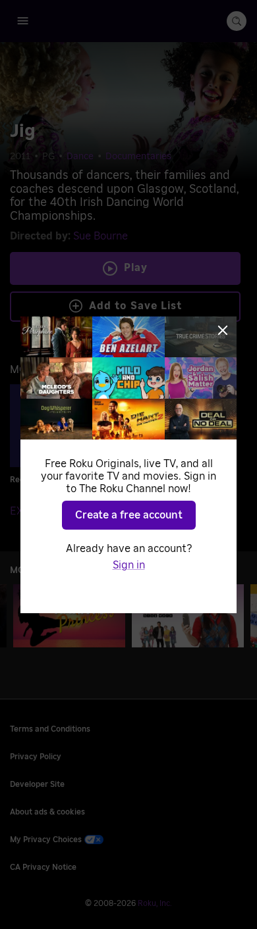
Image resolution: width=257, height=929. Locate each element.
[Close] (222, 330)
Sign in (129, 565)
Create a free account (129, 515)
